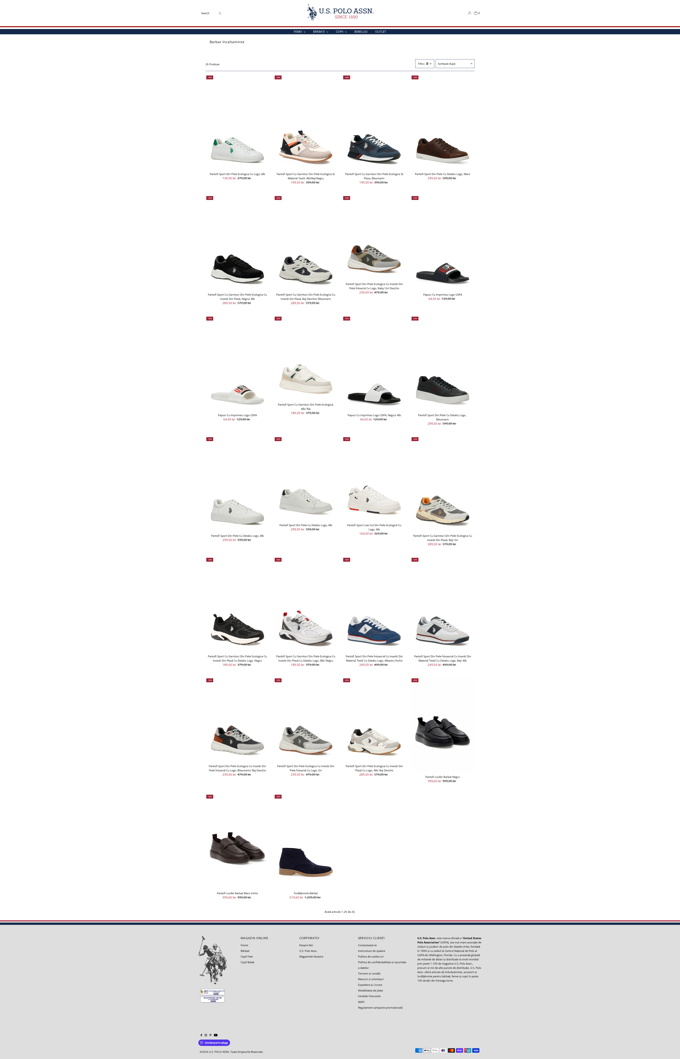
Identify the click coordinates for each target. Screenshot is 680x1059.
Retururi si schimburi (371, 979)
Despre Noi (306, 945)
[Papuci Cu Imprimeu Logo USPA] (443, 243)
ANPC (361, 1002)
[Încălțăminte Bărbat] (306, 842)
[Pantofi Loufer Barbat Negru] (443, 725)
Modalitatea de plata (370, 990)
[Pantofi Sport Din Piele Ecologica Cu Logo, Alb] (237, 122)
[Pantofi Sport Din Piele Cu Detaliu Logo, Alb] (237, 484)
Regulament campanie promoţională (380, 1007)
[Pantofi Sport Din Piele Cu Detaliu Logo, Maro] (443, 122)
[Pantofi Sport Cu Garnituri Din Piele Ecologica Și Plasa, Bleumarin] (374, 122)
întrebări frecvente (369, 996)
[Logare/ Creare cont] (469, 13)
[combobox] (208, 13)
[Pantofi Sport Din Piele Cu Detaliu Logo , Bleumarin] (443, 364)
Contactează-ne (367, 945)
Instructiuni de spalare (371, 951)
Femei (244, 945)
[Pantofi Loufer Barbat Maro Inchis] (237, 842)
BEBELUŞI (360, 32)
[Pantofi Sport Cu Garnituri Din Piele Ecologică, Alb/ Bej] (306, 358)
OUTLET (380, 32)
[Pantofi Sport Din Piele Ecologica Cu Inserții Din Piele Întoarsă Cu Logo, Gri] (306, 720)
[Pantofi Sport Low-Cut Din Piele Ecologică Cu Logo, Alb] (374, 479)
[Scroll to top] (672, 1051)
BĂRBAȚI (319, 32)
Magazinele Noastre (311, 956)
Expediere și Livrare (370, 985)
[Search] (220, 13)
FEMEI (298, 32)
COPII (340, 32)
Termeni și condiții (369, 973)
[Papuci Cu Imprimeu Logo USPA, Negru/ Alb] (374, 364)
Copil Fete (247, 956)
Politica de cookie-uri (371, 956)
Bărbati (245, 951)
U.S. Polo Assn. (308, 951)
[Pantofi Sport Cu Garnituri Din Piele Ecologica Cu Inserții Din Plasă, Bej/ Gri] (443, 484)
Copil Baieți (247, 962)
